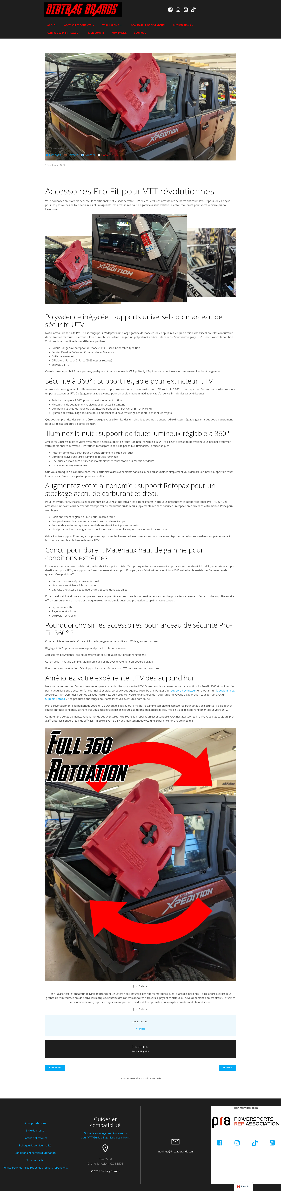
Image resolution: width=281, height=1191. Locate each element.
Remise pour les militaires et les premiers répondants (35, 1167)
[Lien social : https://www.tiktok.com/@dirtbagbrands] (194, 9)
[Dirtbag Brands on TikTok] (255, 1143)
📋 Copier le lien (108, 155)
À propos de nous (35, 1123)
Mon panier (119, 32)
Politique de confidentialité (35, 1145)
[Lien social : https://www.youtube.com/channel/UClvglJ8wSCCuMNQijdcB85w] (187, 9)
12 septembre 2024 (55, 165)
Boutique (140, 32)
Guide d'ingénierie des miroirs (111, 1137)
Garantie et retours (35, 1138)
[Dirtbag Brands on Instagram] (237, 1143)
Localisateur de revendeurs (148, 25)
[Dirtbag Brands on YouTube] (272, 1143)
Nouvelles (140, 1029)
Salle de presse (35, 1130)
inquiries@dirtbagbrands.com (176, 1151)
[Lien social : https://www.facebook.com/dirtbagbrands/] (171, 9)
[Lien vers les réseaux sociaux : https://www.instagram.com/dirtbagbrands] (179, 9)
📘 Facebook (53, 155)
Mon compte (96, 32)
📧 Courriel (88, 155)
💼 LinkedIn (71, 155)
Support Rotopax (55, 699)
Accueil (52, 25)
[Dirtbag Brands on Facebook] (219, 1143)
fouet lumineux (225, 690)
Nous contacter (35, 1160)
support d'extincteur (183, 690)
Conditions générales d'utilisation (35, 1153)
